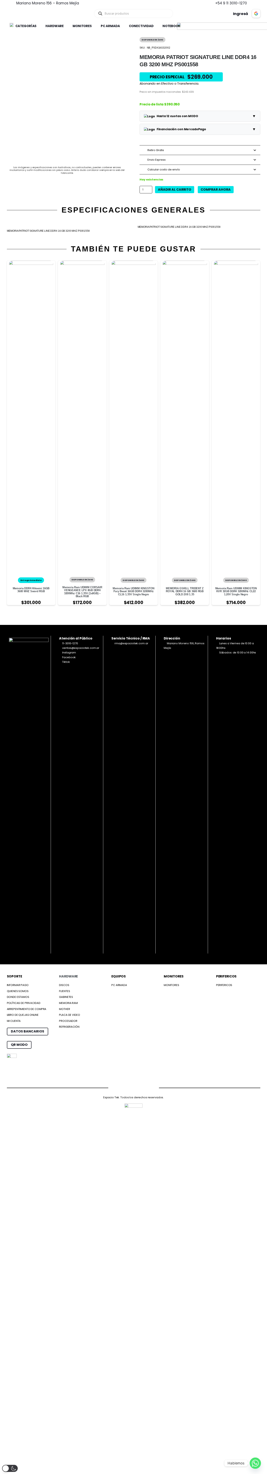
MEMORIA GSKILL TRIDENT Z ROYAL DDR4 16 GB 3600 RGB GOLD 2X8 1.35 (185, 591)
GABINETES (66, 997)
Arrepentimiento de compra (27, 1009)
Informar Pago (18, 985)
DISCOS (64, 985)
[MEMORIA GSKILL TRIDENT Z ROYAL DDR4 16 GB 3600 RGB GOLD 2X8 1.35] (184, 263)
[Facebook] (109, 1087)
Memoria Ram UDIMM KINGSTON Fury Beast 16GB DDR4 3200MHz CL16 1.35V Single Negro (133, 591)
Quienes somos (18, 991)
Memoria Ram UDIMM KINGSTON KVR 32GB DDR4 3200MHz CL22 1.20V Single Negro (236, 591)
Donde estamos (18, 997)
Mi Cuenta (14, 1021)
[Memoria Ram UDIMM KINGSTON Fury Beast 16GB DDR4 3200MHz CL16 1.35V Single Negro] (133, 263)
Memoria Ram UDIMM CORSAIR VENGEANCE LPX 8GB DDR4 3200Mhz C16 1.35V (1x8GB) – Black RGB (82, 592)
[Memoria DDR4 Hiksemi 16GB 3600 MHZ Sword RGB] (31, 263)
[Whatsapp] (255, 1463)
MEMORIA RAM (68, 1003)
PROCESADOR (68, 1021)
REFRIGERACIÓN (69, 1027)
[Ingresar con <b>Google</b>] (256, 13)
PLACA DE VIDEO (69, 1015)
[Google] (142, 1087)
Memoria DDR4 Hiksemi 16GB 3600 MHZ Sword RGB (31, 590)
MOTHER (64, 1009)
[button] (39, 26)
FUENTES (64, 991)
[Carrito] (212, 13)
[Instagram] (125, 1087)
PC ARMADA (119, 985)
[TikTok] (158, 1087)
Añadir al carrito (174, 189)
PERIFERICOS (224, 985)
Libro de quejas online (23, 1015)
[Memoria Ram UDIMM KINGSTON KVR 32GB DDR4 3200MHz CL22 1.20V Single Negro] (236, 263)
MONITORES (171, 985)
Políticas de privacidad (23, 1003)
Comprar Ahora (216, 189)
